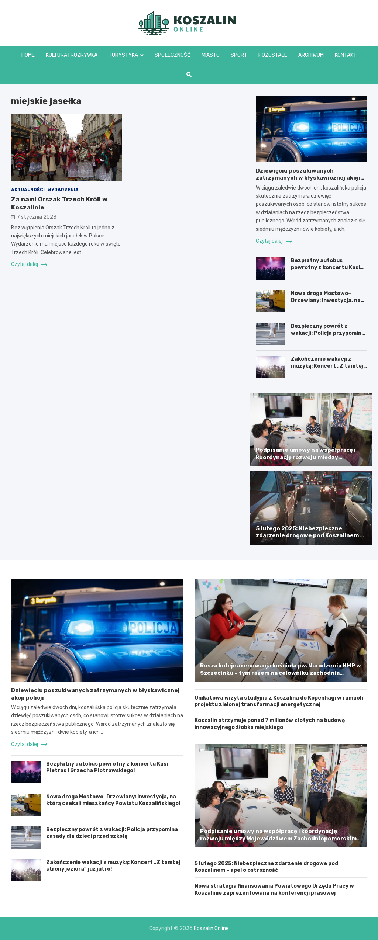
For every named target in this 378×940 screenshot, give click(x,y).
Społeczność (172, 55)
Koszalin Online (211, 928)
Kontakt (346, 55)
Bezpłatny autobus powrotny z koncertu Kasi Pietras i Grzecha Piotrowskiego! (325, 270)
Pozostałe (272, 55)
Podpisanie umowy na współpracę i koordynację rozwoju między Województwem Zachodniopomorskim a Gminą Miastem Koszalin (311, 461)
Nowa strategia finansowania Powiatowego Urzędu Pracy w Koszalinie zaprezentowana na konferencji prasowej (274, 889)
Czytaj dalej (25, 264)
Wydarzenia (63, 189)
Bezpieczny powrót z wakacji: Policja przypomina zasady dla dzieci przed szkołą (328, 336)
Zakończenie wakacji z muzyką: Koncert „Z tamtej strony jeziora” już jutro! (327, 365)
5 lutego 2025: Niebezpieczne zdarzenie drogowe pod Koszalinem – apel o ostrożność (309, 535)
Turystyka (123, 55)
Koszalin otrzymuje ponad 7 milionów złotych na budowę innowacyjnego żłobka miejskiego (270, 723)
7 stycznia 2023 (36, 217)
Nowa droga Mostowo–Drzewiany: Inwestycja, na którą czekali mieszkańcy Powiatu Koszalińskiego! (326, 303)
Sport (239, 55)
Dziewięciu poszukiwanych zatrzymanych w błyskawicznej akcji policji (308, 177)
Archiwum (311, 55)
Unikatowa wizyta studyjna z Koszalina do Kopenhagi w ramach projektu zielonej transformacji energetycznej (279, 701)
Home (28, 55)
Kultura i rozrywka (71, 55)
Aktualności (28, 189)
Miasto (211, 55)
